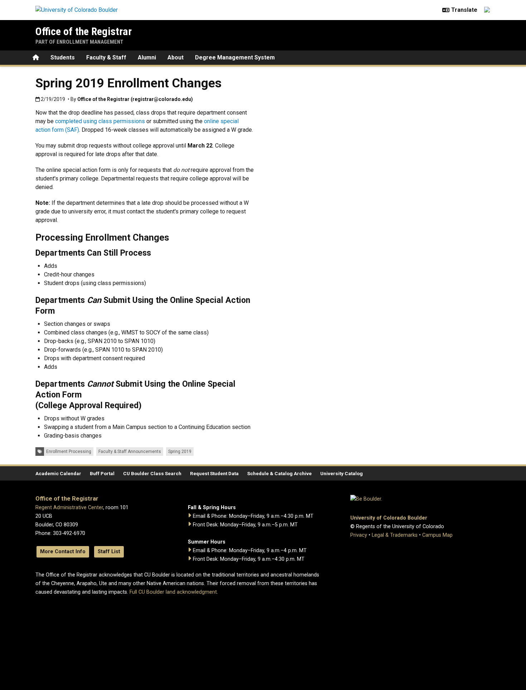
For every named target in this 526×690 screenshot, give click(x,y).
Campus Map (437, 535)
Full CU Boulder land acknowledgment (173, 592)
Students (62, 57)
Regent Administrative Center (69, 508)
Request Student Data (214, 473)
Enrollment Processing (68, 451)
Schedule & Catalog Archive (279, 473)
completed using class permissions (100, 121)
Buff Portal (102, 473)
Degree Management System (235, 57)
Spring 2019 (179, 451)
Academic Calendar (58, 473)
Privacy (358, 535)
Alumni (147, 57)
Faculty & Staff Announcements (129, 451)
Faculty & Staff (106, 57)
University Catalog (341, 473)
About (175, 57)
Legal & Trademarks (395, 535)
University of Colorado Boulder (388, 518)
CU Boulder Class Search (152, 473)
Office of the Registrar (83, 31)
